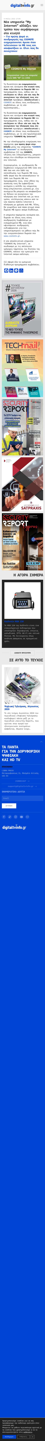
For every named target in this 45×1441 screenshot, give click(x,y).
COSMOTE (8, 102)
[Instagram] (16, 817)
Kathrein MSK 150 (14, 621)
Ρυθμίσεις (23, 1437)
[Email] (27, 817)
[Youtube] (22, 817)
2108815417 (20, 781)
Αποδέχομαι (9, 1437)
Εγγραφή (9, 806)
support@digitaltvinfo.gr (20, 786)
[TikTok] (10, 817)
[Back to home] (22, 5)
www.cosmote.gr (12, 236)
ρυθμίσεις (28, 1432)
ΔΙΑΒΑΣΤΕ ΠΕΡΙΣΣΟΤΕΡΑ (22, 653)
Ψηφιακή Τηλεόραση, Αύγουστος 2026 (21, 708)
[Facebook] (4, 817)
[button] (42, 5)
